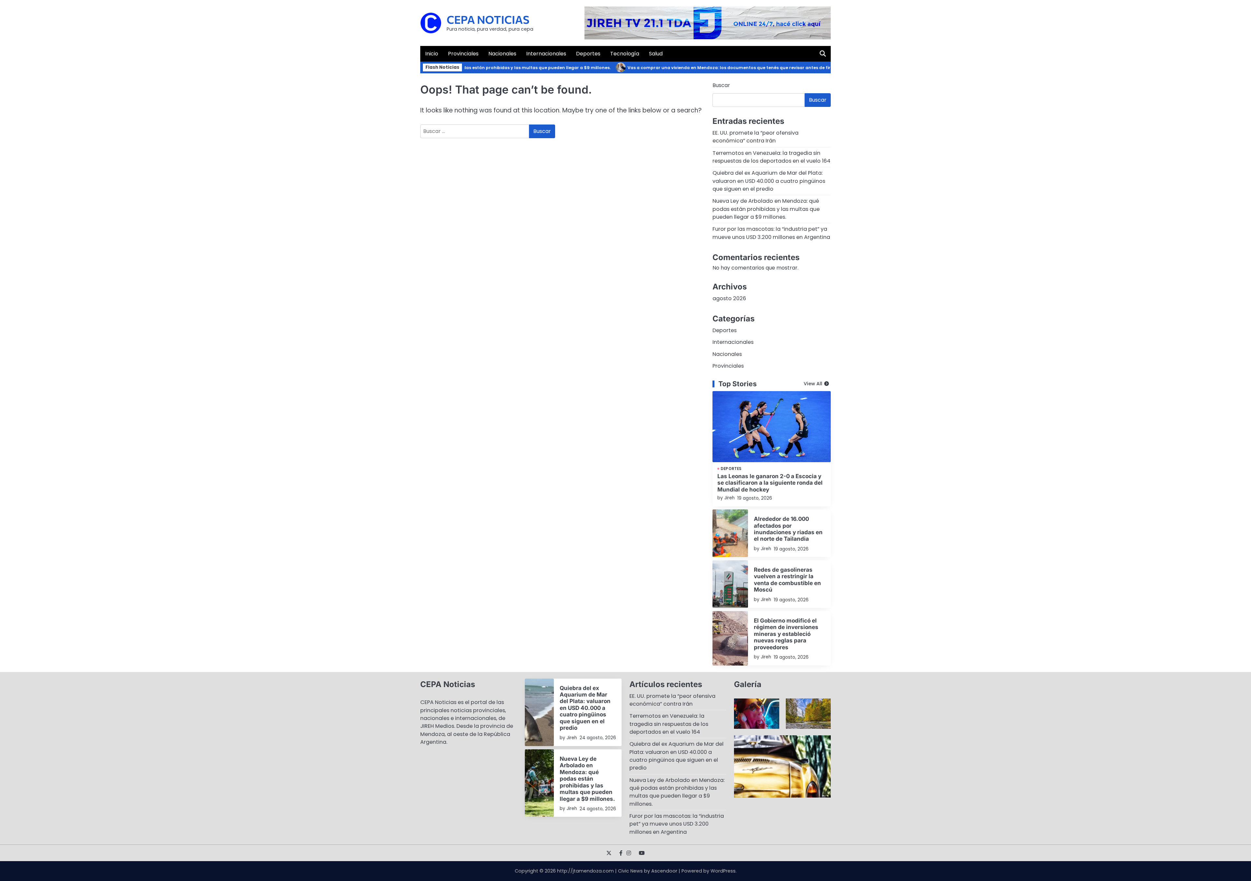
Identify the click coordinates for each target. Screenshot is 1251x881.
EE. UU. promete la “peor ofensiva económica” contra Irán (755, 136)
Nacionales (502, 53)
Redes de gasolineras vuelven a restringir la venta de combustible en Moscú (787, 579)
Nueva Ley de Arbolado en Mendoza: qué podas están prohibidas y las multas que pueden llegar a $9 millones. (468, 67)
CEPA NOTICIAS (488, 19)
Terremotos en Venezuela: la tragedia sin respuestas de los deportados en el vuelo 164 (771, 157)
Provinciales (463, 53)
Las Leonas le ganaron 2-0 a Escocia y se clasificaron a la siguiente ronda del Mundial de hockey (770, 483)
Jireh (729, 498)
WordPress (723, 871)
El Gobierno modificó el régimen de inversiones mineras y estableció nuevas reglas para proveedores (786, 634)
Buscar (721, 85)
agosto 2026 (729, 298)
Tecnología (624, 53)
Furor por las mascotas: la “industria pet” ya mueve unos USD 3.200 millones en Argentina (771, 233)
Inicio (431, 53)
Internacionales (546, 53)
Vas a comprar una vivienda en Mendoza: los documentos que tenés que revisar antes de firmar (713, 67)
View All (813, 383)
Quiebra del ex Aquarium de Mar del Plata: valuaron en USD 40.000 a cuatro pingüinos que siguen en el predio (768, 181)
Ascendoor (664, 871)
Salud (656, 53)
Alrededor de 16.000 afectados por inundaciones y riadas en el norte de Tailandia (788, 528)
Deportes (588, 53)
